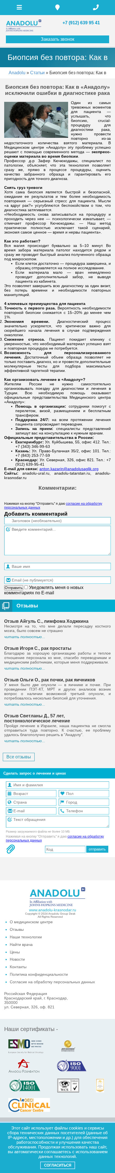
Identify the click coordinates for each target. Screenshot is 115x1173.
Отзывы (27, 606)
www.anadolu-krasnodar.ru (52, 910)
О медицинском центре (31, 922)
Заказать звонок (57, 39)
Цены (15, 952)
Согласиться (57, 1165)
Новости (17, 959)
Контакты (18, 967)
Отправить (14, 588)
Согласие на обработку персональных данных (52, 982)
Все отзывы (18, 756)
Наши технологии (26, 937)
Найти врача (21, 944)
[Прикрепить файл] (10, 849)
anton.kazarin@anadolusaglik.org (69, 469)
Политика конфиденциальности (39, 974)
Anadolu (17, 72)
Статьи (38, 72)
